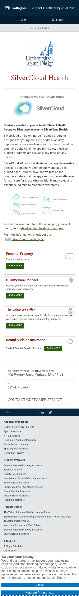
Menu (24, 20)
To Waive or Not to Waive (16, 521)
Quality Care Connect (15, 474)
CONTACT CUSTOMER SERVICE (35, 399)
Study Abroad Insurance (16, 483)
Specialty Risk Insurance (16, 449)
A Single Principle (13, 546)
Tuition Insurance (13, 470)
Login (59, 20)
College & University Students (19, 427)
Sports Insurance (12, 431)
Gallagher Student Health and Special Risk (39, 8)
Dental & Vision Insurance (17, 491)
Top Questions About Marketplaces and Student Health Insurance (37, 517)
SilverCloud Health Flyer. (28, 239)
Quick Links (41, 28)
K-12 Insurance (12, 436)
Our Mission (10, 551)
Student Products (14, 460)
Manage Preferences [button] (40, 592)
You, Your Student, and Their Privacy (23, 525)
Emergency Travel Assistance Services (23, 487)
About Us (9, 541)
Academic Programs (16, 421)
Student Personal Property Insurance (23, 465)
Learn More (15, 265)
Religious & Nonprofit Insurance (20, 440)
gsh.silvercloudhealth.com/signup (41, 228)
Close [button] (40, 585)
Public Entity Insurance (16, 444)
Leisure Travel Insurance (16, 496)
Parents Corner (13, 507)
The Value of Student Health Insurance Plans (27, 512)
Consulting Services (14, 453)
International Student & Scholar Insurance (25, 478)
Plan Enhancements (14, 500)
